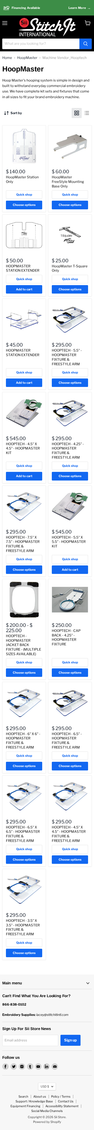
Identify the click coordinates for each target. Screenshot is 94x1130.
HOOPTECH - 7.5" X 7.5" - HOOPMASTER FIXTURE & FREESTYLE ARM (22, 544)
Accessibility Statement (61, 1106)
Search (23, 1096)
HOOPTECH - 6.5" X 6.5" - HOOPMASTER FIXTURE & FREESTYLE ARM (23, 834)
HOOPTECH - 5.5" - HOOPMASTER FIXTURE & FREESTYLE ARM (67, 357)
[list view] (87, 113)
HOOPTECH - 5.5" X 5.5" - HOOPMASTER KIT (69, 541)
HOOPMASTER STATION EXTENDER (22, 268)
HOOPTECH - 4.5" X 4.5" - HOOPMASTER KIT (23, 448)
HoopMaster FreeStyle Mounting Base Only (68, 181)
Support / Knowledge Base (34, 1101)
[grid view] (77, 113)
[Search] (85, 44)
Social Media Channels (47, 1111)
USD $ (45, 1086)
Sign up (70, 1040)
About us (39, 1096)
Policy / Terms (60, 1096)
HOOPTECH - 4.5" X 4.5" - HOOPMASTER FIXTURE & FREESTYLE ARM (69, 834)
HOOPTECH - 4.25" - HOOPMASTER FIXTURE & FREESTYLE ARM (68, 451)
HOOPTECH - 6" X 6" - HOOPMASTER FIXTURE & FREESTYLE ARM (23, 740)
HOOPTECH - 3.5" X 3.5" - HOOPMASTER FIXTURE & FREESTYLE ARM (23, 927)
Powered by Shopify (47, 1122)
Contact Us (65, 1101)
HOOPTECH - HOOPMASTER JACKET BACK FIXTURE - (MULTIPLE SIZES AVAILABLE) (23, 645)
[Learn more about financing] (47, 8)
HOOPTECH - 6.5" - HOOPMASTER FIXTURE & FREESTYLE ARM (67, 740)
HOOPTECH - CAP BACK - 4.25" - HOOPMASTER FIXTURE (66, 637)
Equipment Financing (25, 1106)
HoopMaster (27, 58)
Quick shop (24, 194)
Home (7, 58)
